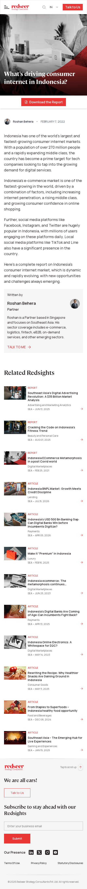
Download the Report (46, 102)
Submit (17, 838)
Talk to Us (72, 7)
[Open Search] (44, 7)
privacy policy (39, 863)
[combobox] (54, 7)
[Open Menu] (7, 7)
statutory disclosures (70, 863)
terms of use (12, 863)
